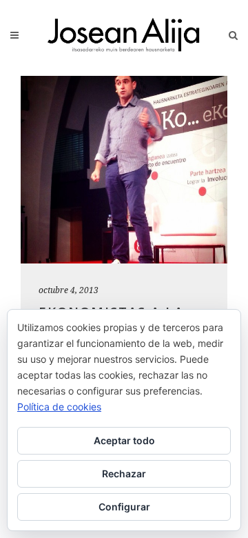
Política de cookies (59, 406)
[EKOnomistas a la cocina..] (124, 169)
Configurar (124, 506)
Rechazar (124, 473)
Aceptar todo (124, 440)
